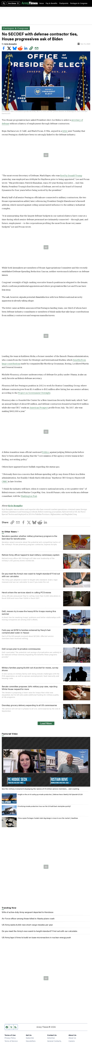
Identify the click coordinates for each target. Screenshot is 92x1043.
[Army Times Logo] (29, 3)
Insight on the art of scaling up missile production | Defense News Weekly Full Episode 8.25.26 (50, 794)
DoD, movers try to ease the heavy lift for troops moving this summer (29, 612)
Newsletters (30, 1041)
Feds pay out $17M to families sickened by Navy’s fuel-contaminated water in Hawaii (26, 631)
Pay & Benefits (51, 3)
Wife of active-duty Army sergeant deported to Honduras (27, 912)
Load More (46, 723)
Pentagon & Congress (78, 3)
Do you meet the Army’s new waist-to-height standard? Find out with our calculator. (31, 575)
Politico (46, 452)
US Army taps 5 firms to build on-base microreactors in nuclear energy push (36, 937)
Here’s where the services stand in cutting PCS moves (26, 592)
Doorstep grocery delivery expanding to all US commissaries (29, 705)
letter (65, 131)
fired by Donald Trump (71, 175)
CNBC (5, 481)
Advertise (51, 1038)
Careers (72, 1041)
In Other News (9, 531)
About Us (72, 1038)
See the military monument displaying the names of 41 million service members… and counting (40, 788)
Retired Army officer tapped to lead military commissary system (30, 554)
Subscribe (30, 1038)
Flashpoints (63, 3)
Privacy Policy (10, 1038)
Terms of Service (11, 1041)
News (41, 3)
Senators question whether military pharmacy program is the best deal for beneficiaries (29, 537)
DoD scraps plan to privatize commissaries (21, 648)
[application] (46, 762)
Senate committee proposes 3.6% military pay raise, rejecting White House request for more (29, 687)
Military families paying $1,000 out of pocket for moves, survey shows (30, 669)
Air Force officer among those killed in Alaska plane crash (28, 918)
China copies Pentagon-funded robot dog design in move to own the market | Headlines (48, 818)
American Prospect (39, 407)
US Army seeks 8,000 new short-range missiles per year (27, 924)
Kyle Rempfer (10, 44)
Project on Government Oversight (34, 393)
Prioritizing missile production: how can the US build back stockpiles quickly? (44, 806)
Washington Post (29, 496)
